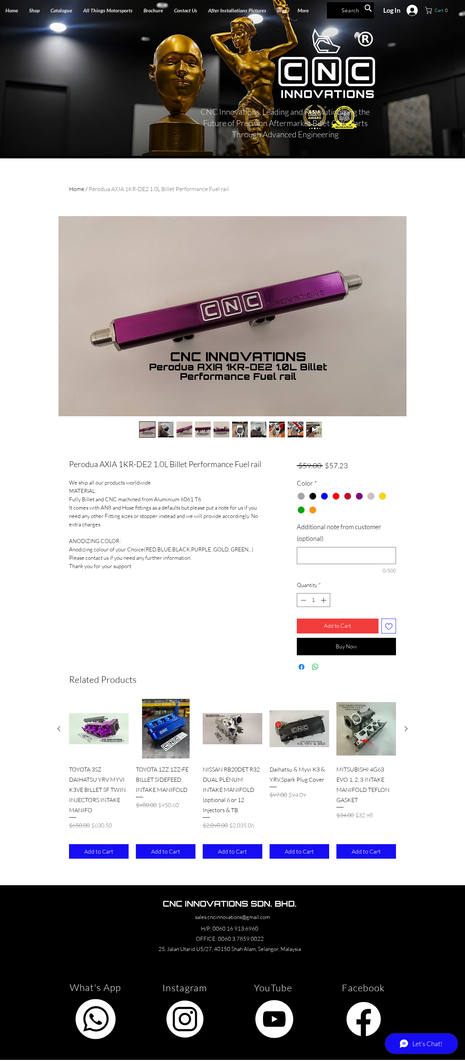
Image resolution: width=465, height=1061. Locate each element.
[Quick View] (99, 728)
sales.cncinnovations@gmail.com (232, 917)
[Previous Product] (58, 728)
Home (76, 189)
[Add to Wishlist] (388, 626)
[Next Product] (406, 728)
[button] (108, 10)
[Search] (368, 8)
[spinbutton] (313, 600)
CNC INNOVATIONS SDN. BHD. (229, 903)
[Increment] (324, 600)
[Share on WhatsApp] (315, 667)
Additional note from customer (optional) (339, 532)
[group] (232, 779)
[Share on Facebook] (301, 667)
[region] (95, 1019)
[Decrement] (303, 600)
